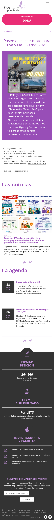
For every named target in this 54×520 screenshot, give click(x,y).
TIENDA (43, 513)
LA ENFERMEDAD (24, 510)
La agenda (14, 270)
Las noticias (16, 184)
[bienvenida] (2, 510)
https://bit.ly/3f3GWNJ (37, 164)
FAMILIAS (5, 513)
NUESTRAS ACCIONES (39, 510)
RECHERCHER (27, 499)
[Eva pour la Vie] (14, 7)
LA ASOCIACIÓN (11, 510)
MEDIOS (13, 513)
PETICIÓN (36, 513)
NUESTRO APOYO (24, 513)
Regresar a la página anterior (16, 171)
